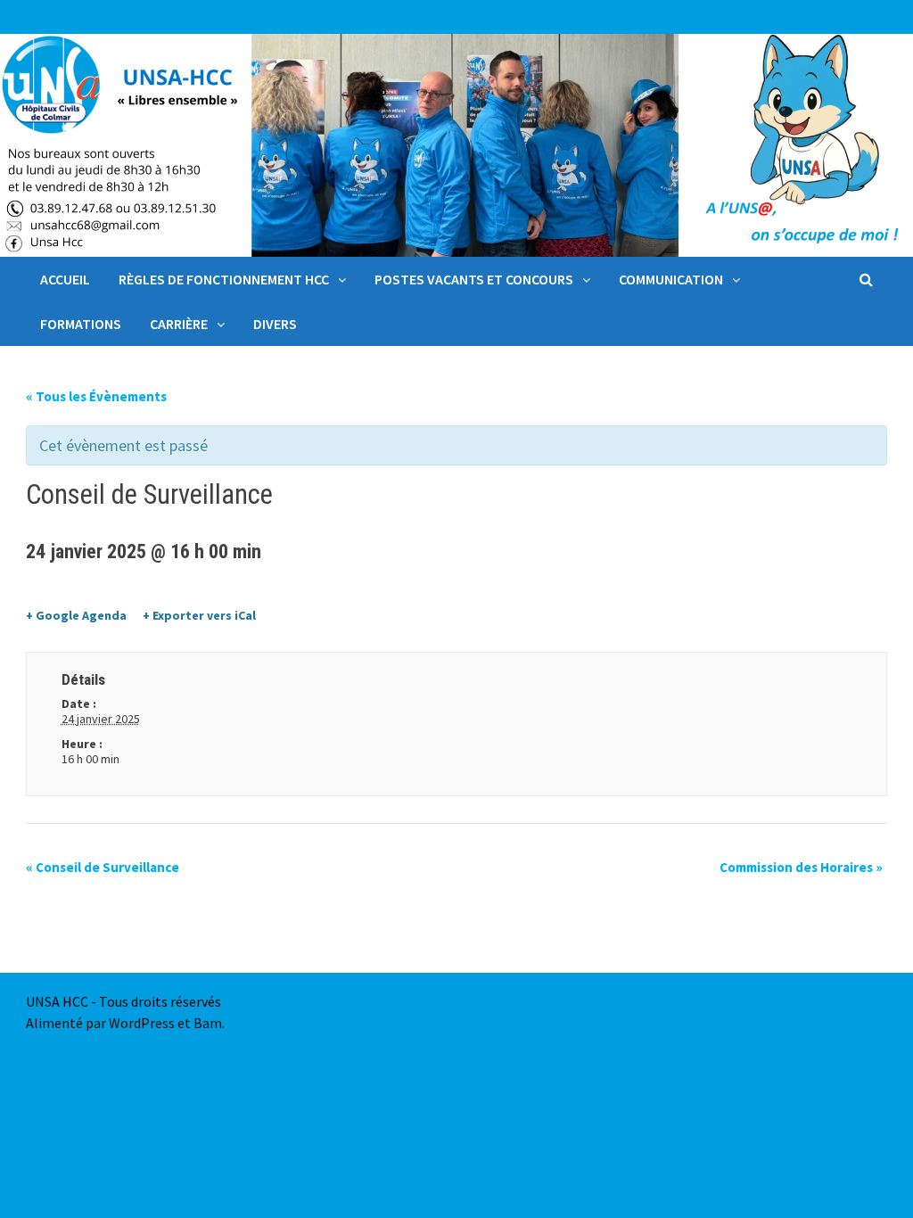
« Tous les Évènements (96, 396)
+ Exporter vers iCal (199, 615)
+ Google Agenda (76, 615)
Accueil (65, 279)
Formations (80, 324)
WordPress (142, 1023)
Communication (671, 279)
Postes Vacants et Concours (473, 279)
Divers (275, 324)
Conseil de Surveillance (102, 867)
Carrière (179, 324)
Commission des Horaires (801, 867)
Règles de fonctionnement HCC (224, 279)
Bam (207, 1023)
